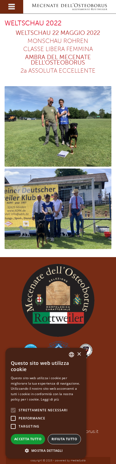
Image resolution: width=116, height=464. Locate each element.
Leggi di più (50, 399)
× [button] (79, 354)
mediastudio (78, 460)
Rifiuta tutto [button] (64, 439)
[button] (46, 450)
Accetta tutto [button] (28, 439)
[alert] (45, 403)
